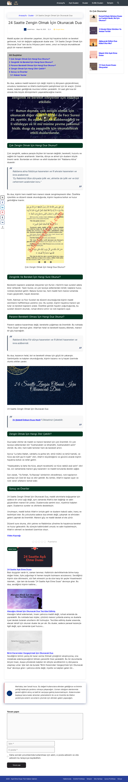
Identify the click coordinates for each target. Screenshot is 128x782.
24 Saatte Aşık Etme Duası (19, 569)
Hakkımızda (67, 779)
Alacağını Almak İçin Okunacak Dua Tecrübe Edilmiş (31, 611)
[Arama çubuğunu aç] (118, 3)
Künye (120, 779)
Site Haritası (98, 779)
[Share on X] (2, 197)
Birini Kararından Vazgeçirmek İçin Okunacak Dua (30, 653)
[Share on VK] (2, 222)
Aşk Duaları (73, 3)
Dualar (85, 3)
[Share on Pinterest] (2, 212)
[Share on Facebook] (2, 202)
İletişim (110, 3)
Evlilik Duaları (97, 3)
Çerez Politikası (110, 779)
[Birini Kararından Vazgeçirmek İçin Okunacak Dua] (24, 650)
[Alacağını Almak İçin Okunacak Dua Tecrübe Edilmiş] (24, 608)
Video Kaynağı (14, 535)
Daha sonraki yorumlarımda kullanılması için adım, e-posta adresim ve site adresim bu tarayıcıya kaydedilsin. (44, 756)
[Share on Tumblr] (2, 217)
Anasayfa (61, 3)
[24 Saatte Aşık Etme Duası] (34, 566)
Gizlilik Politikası (79, 779)
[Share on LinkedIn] (2, 207)
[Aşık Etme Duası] (13, 3)
